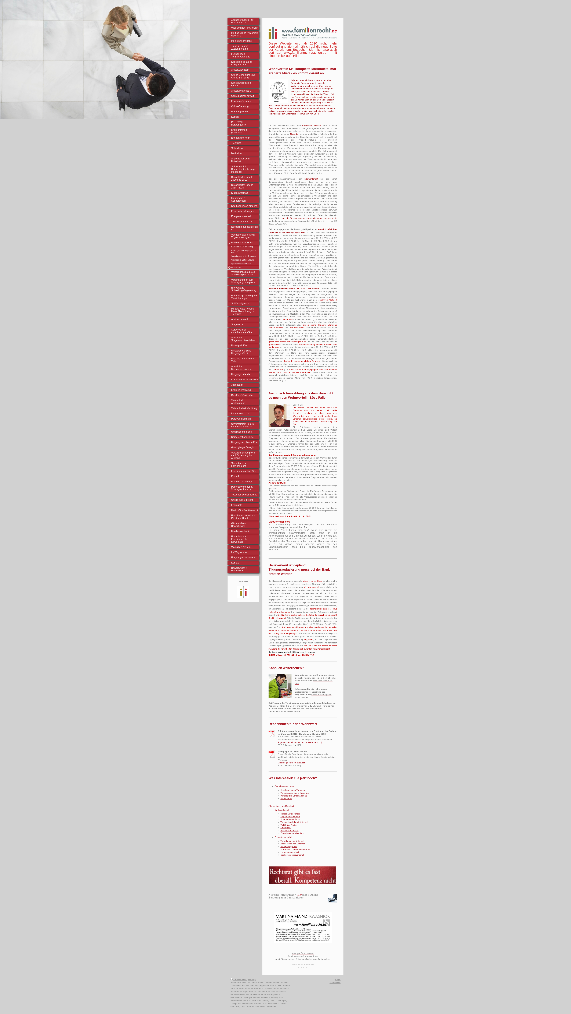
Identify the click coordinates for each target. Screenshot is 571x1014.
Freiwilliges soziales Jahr (292, 833)
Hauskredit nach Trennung (292, 790)
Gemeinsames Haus (284, 786)
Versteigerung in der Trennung (294, 793)
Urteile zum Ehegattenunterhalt (295, 849)
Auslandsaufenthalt (289, 830)
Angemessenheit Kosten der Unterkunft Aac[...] (300, 742)
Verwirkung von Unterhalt (292, 841)
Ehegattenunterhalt (283, 837)
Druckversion (240, 979)
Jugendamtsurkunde (290, 816)
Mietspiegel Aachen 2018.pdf (291, 763)
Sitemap (252, 979)
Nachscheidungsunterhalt (292, 855)
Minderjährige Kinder (290, 814)
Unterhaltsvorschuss (290, 819)
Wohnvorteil (286, 798)
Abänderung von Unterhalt (292, 843)
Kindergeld (285, 827)
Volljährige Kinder (288, 825)
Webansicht (335, 982)
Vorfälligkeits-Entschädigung (293, 796)
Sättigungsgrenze (288, 846)
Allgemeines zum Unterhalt (281, 806)
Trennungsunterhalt (289, 852)
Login (338, 979)
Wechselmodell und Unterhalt (294, 822)
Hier (299, 894)
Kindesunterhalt (281, 810)
